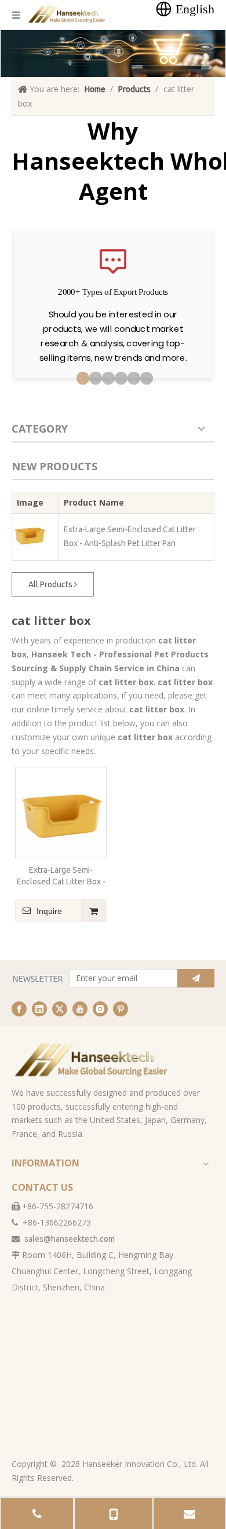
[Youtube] (80, 1008)
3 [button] (106, 379)
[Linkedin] (39, 1008)
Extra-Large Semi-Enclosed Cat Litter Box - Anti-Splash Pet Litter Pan (130, 536)
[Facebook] (19, 1008)
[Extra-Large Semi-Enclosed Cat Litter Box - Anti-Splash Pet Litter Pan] (61, 812)
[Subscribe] (195, 978)
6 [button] (145, 379)
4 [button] (119, 379)
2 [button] (94, 379)
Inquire (49, 911)
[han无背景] (92, 1059)
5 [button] (132, 379)
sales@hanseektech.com (69, 1238)
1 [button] (81, 379)
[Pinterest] (120, 1008)
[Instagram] (100, 1008)
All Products (51, 584)
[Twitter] (59, 1008)
